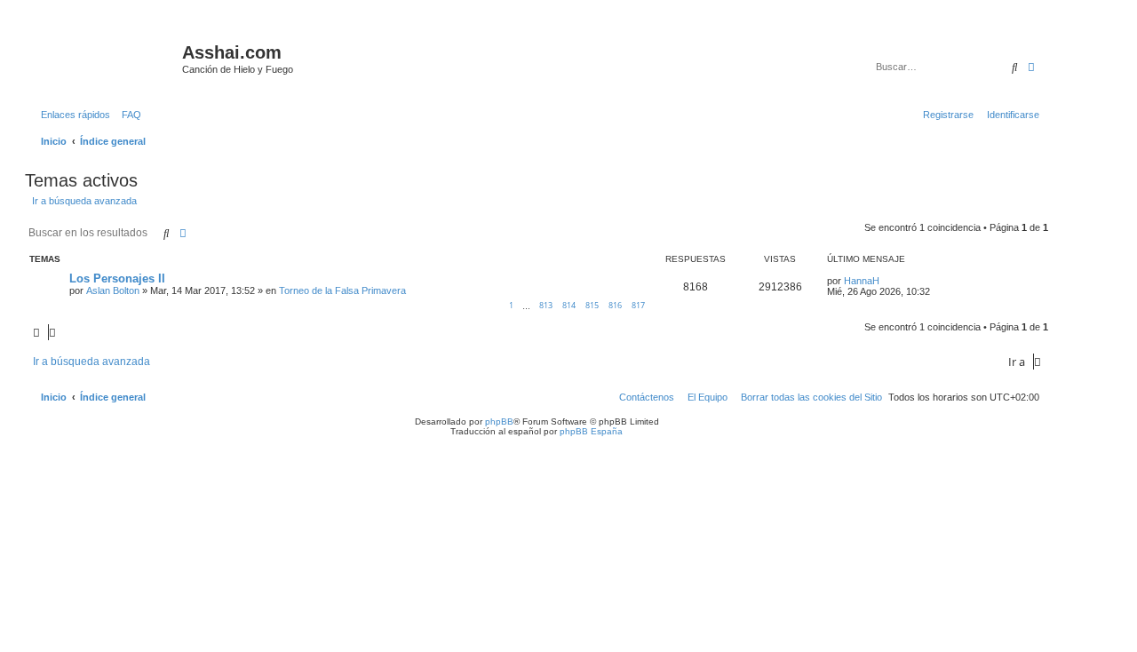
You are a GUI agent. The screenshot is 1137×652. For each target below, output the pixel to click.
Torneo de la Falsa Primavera (342, 290)
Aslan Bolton (112, 290)
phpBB (499, 421)
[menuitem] (128, 114)
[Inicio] (105, 57)
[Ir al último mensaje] (885, 280)
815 (592, 305)
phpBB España (591, 431)
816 (615, 305)
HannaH (861, 280)
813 (546, 305)
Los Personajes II (117, 278)
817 (638, 305)
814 (569, 305)
